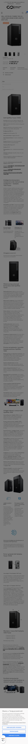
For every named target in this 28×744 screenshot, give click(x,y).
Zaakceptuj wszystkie (14, 735)
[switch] (3, 740)
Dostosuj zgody (14, 731)
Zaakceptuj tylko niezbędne (14, 727)
